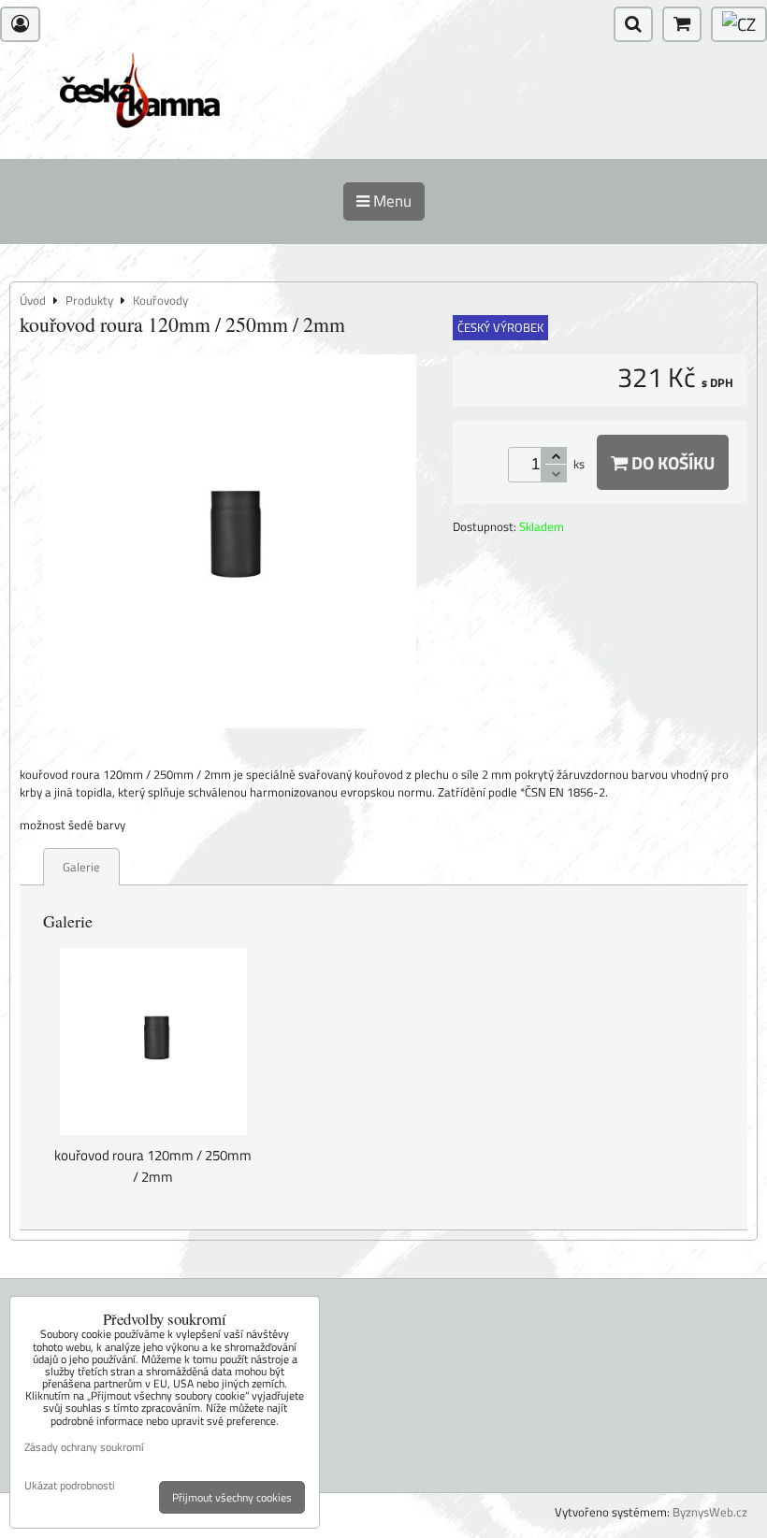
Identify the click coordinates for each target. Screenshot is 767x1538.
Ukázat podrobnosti (69, 1485)
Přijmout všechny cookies (232, 1497)
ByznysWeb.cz (710, 1511)
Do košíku (671, 462)
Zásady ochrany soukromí (84, 1447)
